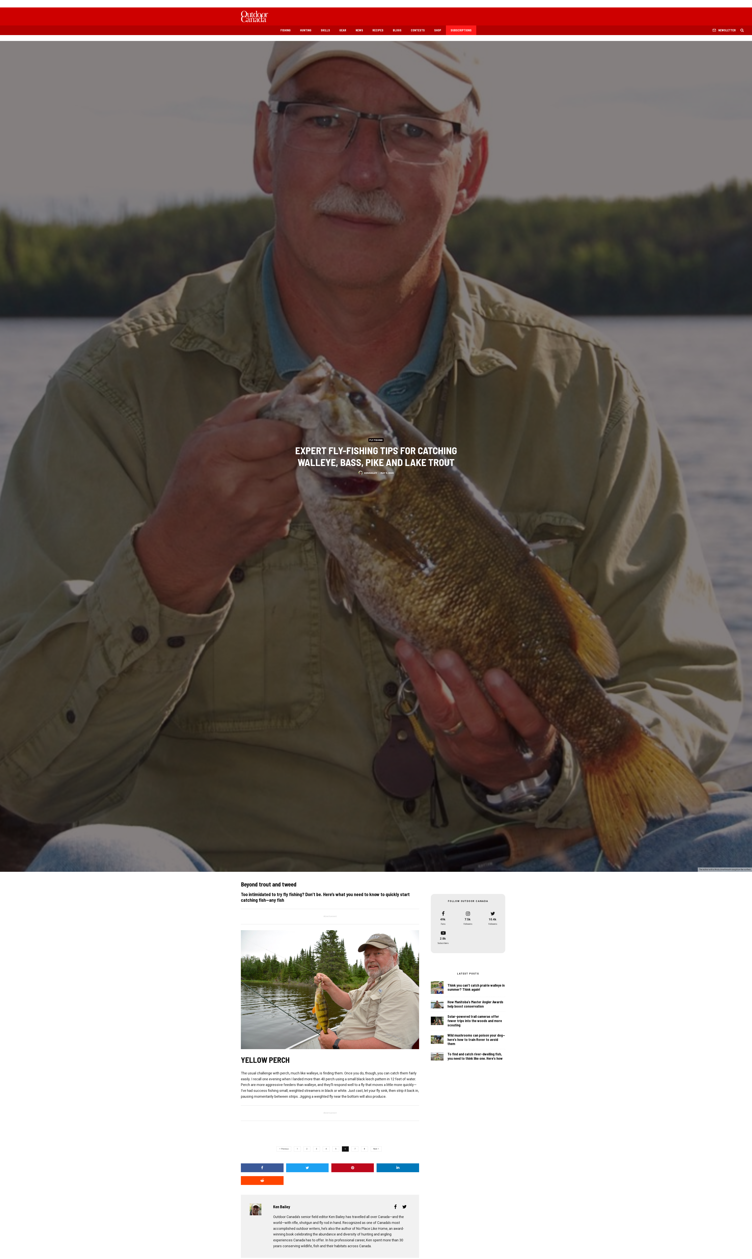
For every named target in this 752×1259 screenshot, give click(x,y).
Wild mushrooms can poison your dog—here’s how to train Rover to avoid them (476, 1039)
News (359, 30)
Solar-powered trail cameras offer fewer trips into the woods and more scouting (474, 1020)
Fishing (285, 30)
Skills (325, 30)
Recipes (377, 30)
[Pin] (352, 1167)
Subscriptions (461, 30)
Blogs (397, 30)
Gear (342, 30)
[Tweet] (307, 1167)
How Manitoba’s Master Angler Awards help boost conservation (475, 1004)
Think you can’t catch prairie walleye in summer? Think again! (476, 987)
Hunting (305, 30)
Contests (418, 30)
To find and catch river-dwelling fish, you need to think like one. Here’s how (475, 1056)
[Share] (262, 1167)
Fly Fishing (376, 440)
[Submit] (262, 1180)
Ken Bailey (370, 472)
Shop (437, 30)
